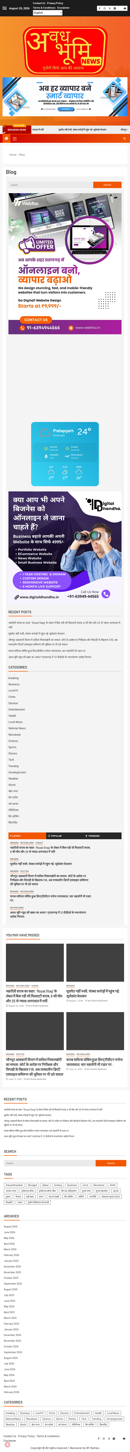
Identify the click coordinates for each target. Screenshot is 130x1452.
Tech (11, 759)
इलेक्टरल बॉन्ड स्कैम (47, 1191)
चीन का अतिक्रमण (69, 1191)
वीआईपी (9, 1202)
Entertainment (16, 709)
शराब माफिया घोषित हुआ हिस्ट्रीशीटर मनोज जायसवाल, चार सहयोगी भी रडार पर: (47, 650)
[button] (14, 138)
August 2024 (11, 1358)
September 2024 (13, 1352)
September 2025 (13, 1283)
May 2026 (9, 1238)
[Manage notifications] (7, 1444)
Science (13, 741)
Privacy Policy (55, 3)
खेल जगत (13, 791)
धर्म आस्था (13, 803)
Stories (12, 753)
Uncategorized (17, 772)
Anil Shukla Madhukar (38, 1006)
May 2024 (9, 1375)
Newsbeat (14, 734)
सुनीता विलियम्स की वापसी (38, 1202)
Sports (12, 747)
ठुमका (8, 1196)
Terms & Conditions (44, 7)
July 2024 (9, 1363)
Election (13, 703)
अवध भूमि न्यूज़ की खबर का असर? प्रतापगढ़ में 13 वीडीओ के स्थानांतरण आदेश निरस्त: (50, 657)
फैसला (18, 1196)
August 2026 (11, 1226)
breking (58, 1185)
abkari (45, 1185)
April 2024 (9, 1381)
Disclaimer (63, 7)
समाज (20, 1202)
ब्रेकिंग (81, 1196)
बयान (41, 1196)
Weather (13, 778)
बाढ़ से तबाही (54, 1196)
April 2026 (9, 1243)
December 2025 (12, 1266)
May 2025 (9, 1306)
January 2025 (11, 1329)
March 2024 (10, 1386)
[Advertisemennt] (65, 96)
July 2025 (9, 1295)
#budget (32, 1185)
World (11, 784)
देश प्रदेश (13, 797)
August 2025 (11, 1289)
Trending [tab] (94, 835)
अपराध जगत (11, 1191)
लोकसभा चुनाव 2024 (111, 1196)
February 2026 (11, 1255)
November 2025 (12, 1272)
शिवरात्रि (12, 822)
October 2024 (11, 1346)
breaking (13, 678)
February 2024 (11, 1392)
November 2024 (12, 1340)
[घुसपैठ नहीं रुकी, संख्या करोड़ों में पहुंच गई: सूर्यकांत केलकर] (95, 963)
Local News (15, 722)
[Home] (6, 138)
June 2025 (9, 1301)
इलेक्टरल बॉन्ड (27, 1191)
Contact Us (39, 3)
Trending (13, 766)
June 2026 (9, 1232)
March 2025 (10, 1318)
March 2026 (10, 1249)
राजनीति (92, 1196)
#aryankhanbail (14, 1185)
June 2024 (9, 1369)
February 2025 (11, 1323)
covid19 (13, 690)
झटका (115, 1191)
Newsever (76, 1448)
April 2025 (9, 1312)
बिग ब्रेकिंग (13, 816)
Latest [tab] (16, 835)
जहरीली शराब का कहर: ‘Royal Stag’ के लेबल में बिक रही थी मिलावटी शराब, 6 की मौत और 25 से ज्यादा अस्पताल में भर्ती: (50, 849)
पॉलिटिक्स (13, 810)
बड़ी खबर (30, 1196)
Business (14, 684)
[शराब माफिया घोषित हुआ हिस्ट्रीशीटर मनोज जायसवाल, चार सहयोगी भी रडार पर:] (95, 1031)
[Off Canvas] (5, 8)
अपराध (112, 1185)
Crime (11, 696)
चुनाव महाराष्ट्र (102, 1191)
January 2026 (11, 1261)
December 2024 (12, 1335)
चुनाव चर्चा (86, 1191)
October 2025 (11, 1278)
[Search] (124, 138)
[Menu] (14, 138)
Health (12, 715)
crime (85, 1185)
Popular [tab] (56, 835)
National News (17, 728)
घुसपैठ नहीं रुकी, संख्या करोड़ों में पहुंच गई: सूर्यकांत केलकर (57, 129)
